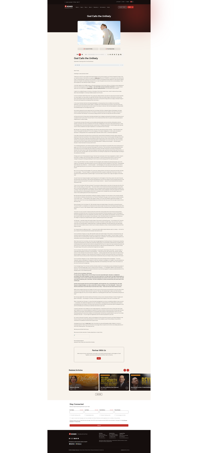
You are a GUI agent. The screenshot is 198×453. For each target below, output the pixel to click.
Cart (123, 1)
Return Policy (87, 449)
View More (98, 394)
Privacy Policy (82, 449)
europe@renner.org (112, 437)
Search (128, 1)
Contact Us (101, 449)
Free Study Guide (110, 48)
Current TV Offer (88, 48)
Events (108, 7)
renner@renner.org (102, 437)
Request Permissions (95, 449)
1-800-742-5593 (69, 2)
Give (129, 7)
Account (119, 1)
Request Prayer (122, 7)
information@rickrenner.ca (124, 437)
